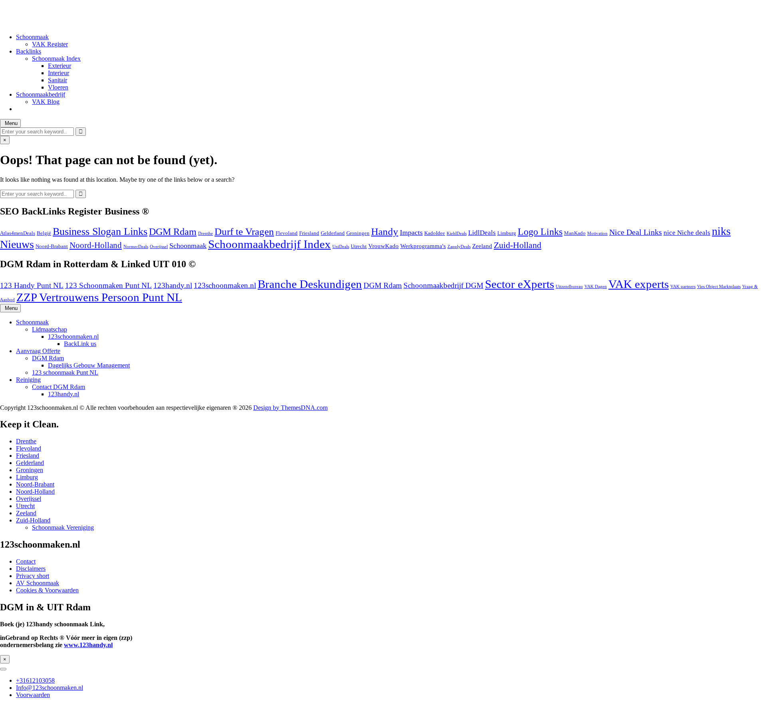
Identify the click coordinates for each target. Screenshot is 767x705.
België (44, 233)
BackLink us (80, 343)
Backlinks (28, 51)
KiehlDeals (457, 233)
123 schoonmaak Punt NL (65, 372)
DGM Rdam (173, 231)
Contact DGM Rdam (58, 386)
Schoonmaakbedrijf (40, 94)
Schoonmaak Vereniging (63, 527)
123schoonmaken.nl (225, 285)
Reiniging (28, 379)
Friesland (309, 233)
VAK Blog (46, 101)
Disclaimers (31, 568)
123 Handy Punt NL (32, 285)
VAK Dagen (595, 286)
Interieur (58, 73)
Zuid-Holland (517, 245)
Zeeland (482, 245)
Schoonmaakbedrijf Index (269, 244)
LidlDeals (482, 232)
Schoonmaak (32, 37)
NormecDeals (135, 246)
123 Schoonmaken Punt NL (108, 285)
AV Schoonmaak (37, 583)
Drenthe (205, 233)
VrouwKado (383, 245)
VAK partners (682, 286)
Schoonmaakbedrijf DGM (443, 285)
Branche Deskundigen (310, 284)
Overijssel (159, 246)
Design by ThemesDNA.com (290, 407)
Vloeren (58, 87)
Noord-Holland (96, 245)
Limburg (506, 233)
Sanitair (57, 80)
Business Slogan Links (100, 231)
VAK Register (50, 44)
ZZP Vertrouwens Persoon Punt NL (99, 297)
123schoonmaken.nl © (28, 9)
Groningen (358, 233)
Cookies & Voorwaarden (47, 590)
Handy (384, 231)
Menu (10, 123)
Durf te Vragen (244, 231)
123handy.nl (172, 285)
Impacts (411, 232)
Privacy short (32, 575)
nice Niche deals (687, 232)
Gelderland (333, 233)
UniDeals (340, 246)
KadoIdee (434, 233)
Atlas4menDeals (17, 233)
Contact (26, 561)
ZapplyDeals (459, 246)
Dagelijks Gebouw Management (89, 365)
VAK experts (638, 284)
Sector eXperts (519, 284)
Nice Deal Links (635, 232)
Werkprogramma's (423, 245)
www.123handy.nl (88, 644)
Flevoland (287, 233)
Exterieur (59, 65)
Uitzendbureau (569, 286)
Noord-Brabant (52, 246)
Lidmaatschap (49, 329)
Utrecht (359, 246)
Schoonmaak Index (56, 58)
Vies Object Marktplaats (719, 286)
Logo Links (540, 231)
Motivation (597, 233)
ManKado (575, 233)
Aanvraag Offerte (38, 351)
